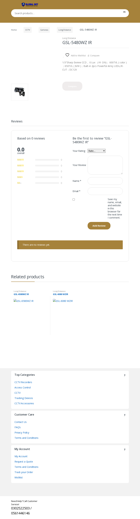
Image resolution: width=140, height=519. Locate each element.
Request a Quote (24, 461)
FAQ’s (18, 427)
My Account (21, 456)
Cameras (44, 30)
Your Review (79, 165)
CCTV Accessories (24, 403)
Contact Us (21, 422)
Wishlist (19, 477)
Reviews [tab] (17, 121)
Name (77, 181)
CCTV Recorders (23, 382)
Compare (95, 55)
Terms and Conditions (26, 437)
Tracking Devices (24, 398)
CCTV (27, 30)
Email (76, 191)
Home (14, 30)
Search (124, 13)
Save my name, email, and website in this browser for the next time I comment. (115, 208)
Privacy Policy (22, 432)
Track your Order (24, 472)
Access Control (23, 387)
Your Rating (79, 150)
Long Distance (65, 30)
